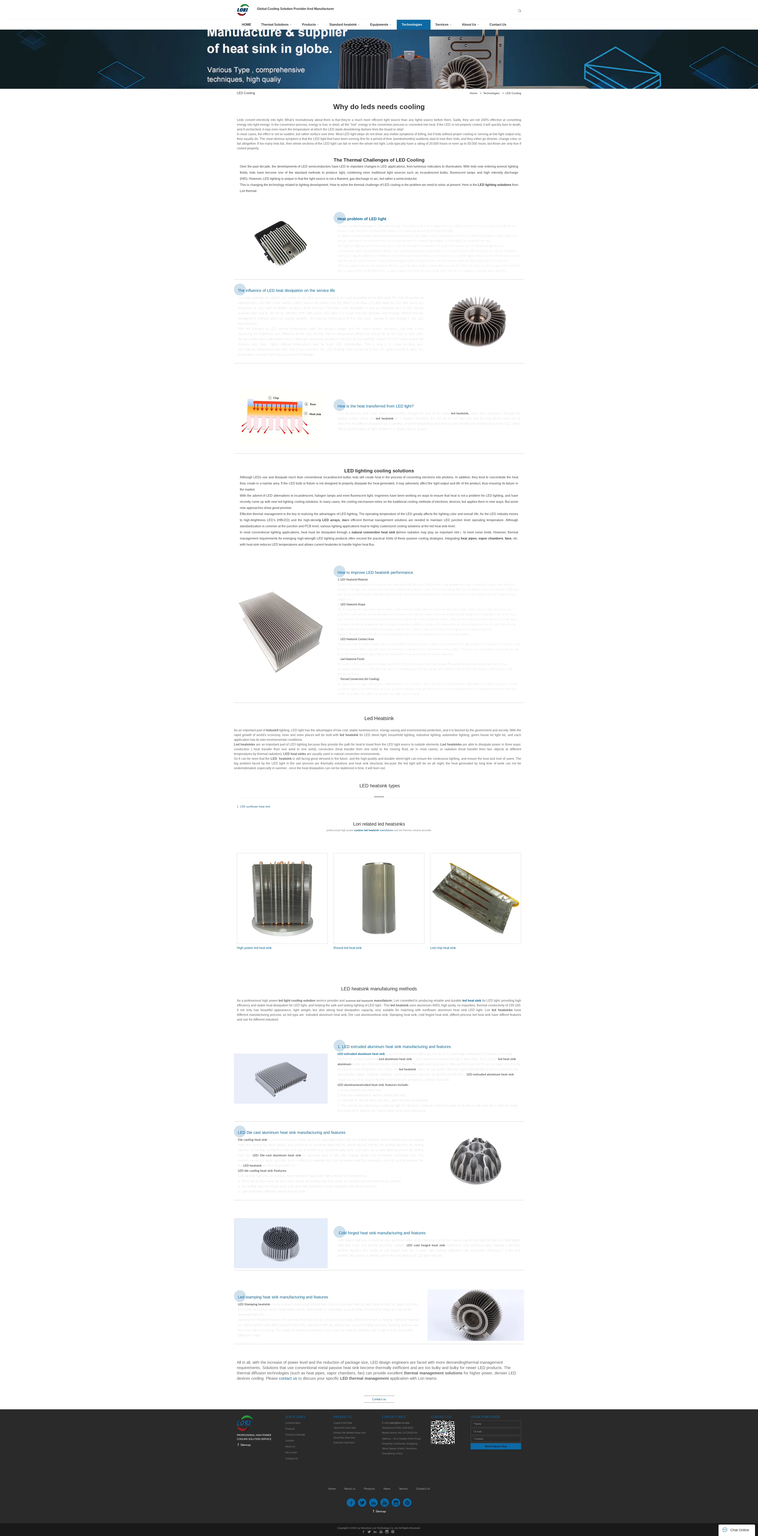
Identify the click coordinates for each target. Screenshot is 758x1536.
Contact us (379, 1399)
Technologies (491, 93)
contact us (288, 1378)
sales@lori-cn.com (399, 1423)
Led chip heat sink (443, 948)
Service (403, 1488)
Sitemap (245, 1444)
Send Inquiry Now (496, 1446)
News (387, 1488)
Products (369, 1488)
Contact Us (423, 1488)
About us (349, 1488)
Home (473, 93)
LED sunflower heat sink (255, 806)
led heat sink (471, 1000)
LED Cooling (513, 93)
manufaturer (373, 830)
